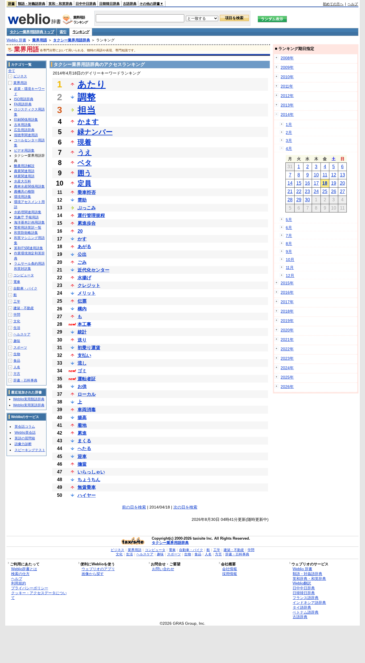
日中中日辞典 (86, 3)
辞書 (11, 3)
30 (307, 199)
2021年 (287, 339)
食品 (16, 361)
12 (333, 174)
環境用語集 (22, 197)
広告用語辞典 (24, 130)
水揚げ (84, 277)
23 (307, 191)
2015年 (287, 283)
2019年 (287, 320)
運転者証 (87, 378)
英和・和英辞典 (60, 3)
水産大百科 (22, 181)
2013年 (287, 105)
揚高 (82, 417)
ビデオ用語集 (24, 150)
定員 (84, 183)
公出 (82, 254)
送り (82, 339)
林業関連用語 (24, 176)
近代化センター (94, 270)
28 (290, 199)
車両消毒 (87, 409)
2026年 (287, 386)
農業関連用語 (24, 171)
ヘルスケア (22, 334)
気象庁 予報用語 (26, 217)
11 (325, 174)
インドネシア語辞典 (309, 602)
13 (342, 174)
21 (290, 191)
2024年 (287, 367)
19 (333, 183)
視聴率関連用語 (26, 135)
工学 (16, 302)
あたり (92, 84)
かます (88, 121)
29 (298, 199)
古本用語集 (22, 125)
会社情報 (229, 569)
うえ (85, 152)
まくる (84, 440)
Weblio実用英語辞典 (28, 405)
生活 (16, 328)
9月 (289, 251)
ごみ (82, 262)
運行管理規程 (91, 215)
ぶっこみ (87, 207)
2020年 (287, 330)
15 (298, 183)
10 (316, 174)
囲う (85, 173)
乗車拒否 (87, 192)
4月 (289, 148)
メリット (87, 293)
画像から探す (93, 574)
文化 (16, 321)
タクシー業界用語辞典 (71, 40)
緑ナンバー (95, 132)
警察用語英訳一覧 (27, 228)
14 (290, 183)
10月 (290, 259)
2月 (289, 132)
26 (333, 191)
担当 (87, 110)
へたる (84, 448)
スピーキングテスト (30, 450)
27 (342, 191)
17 (316, 183)
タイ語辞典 (302, 607)
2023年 (287, 358)
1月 (289, 124)
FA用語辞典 (23, 104)
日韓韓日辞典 (109, 3)
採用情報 (229, 574)
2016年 (287, 292)
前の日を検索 (134, 507)
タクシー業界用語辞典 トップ (32, 32)
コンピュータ (23, 275)
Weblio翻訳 (302, 583)
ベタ (85, 162)
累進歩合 (87, 223)
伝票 (82, 301)
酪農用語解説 (24, 166)
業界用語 (39, 40)
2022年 (287, 349)
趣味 (16, 341)
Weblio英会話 (25, 433)
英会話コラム (25, 427)
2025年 (287, 377)
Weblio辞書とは (24, 569)
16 (307, 183)
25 (324, 191)
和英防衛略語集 (26, 233)
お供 (82, 386)
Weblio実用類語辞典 (28, 399)
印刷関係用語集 (26, 120)
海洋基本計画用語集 (29, 222)
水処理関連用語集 (27, 212)
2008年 (287, 58)
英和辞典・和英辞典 (309, 578)
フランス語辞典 (306, 598)
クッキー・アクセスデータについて (39, 595)
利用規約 (18, 583)
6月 (289, 227)
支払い (84, 355)
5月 (289, 219)
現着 (84, 142)
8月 (289, 243)
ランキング (80, 32)
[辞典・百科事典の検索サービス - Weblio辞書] (34, 22)
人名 (16, 367)
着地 (82, 425)
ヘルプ (353, 4)
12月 (290, 275)
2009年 (287, 67)
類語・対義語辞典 (31, 3)
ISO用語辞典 (23, 99)
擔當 (82, 464)
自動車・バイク (25, 288)
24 (316, 191)
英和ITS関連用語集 (28, 248)
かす (82, 238)
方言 (16, 374)
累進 (82, 433)
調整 (87, 97)
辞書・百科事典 (25, 380)
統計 (82, 332)
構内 (82, 308)
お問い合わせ (163, 569)
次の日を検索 (185, 507)
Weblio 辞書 (16, 40)
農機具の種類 (24, 192)
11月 (290, 267)
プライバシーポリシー (29, 588)
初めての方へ (333, 4)
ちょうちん (89, 479)
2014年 (287, 114)
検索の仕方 (20, 574)
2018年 (287, 311)
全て (11, 71)
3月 (289, 140)
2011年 (287, 86)
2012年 (287, 95)
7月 (289, 235)
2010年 (287, 77)
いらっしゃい (91, 471)
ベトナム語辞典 (306, 612)
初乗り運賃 (89, 347)
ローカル (87, 394)
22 (298, 191)
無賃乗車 (87, 487)
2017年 (287, 302)
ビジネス (20, 76)
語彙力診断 (23, 444)
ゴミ (82, 370)
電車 (16, 282)
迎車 (82, 456)
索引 (63, 32)
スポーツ (20, 347)
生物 (16, 354)
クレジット (89, 285)
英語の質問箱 (25, 438)
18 (324, 183)
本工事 (84, 324)
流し (82, 363)
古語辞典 (130, 3)
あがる (84, 246)
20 (80, 231)
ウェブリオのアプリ (98, 569)
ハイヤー (87, 495)
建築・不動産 (23, 308)
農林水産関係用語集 (29, 186)
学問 (16, 315)
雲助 (82, 200)
